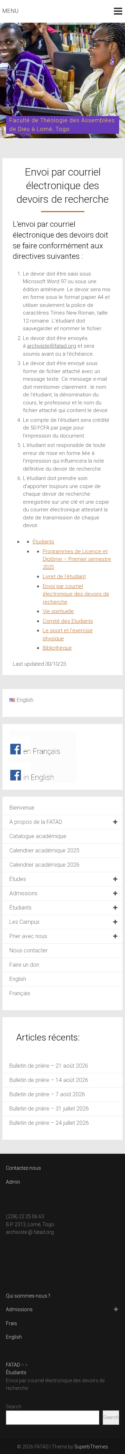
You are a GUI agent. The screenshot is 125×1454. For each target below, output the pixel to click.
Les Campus (24, 922)
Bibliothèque (57, 648)
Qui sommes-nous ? (28, 1296)
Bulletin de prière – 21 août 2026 (48, 1065)
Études (17, 879)
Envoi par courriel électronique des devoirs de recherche (76, 594)
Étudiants (43, 542)
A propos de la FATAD (35, 822)
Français (19, 993)
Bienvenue (21, 807)
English (17, 979)
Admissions (23, 893)
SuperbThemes (91, 1446)
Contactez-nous (23, 1168)
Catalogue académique (37, 836)
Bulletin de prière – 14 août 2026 (48, 1080)
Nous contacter (28, 950)
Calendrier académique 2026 (44, 864)
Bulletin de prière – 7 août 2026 (47, 1094)
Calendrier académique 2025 (44, 850)
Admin (13, 1182)
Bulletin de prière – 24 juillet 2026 (49, 1123)
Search (14, 1406)
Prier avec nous (28, 936)
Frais (11, 1323)
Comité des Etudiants (68, 621)
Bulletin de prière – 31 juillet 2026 (49, 1108)
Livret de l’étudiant (64, 576)
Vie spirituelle (58, 611)
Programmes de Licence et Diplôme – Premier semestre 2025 (77, 559)
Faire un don (24, 964)
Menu (10, 11)
